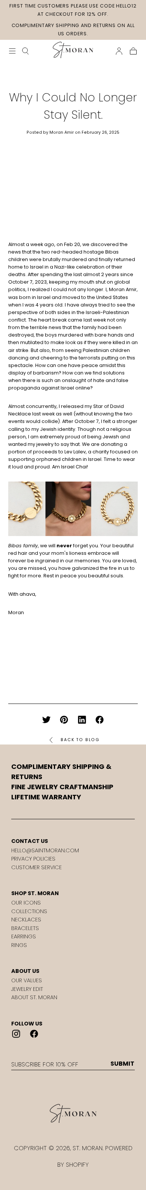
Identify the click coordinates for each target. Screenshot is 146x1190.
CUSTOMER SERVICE (36, 867)
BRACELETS (25, 928)
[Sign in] (119, 51)
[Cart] (133, 51)
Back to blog (80, 740)
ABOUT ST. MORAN (34, 997)
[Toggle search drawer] (25, 51)
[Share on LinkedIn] (82, 719)
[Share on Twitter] (46, 719)
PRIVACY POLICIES (33, 858)
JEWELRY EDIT (27, 989)
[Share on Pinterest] (64, 719)
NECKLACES (26, 919)
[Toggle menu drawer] (12, 51)
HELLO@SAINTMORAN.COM (45, 850)
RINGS (19, 945)
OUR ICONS (26, 902)
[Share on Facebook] (99, 719)
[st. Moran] (73, 1114)
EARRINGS (23, 936)
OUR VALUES (26, 980)
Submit (122, 1064)
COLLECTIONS (29, 911)
